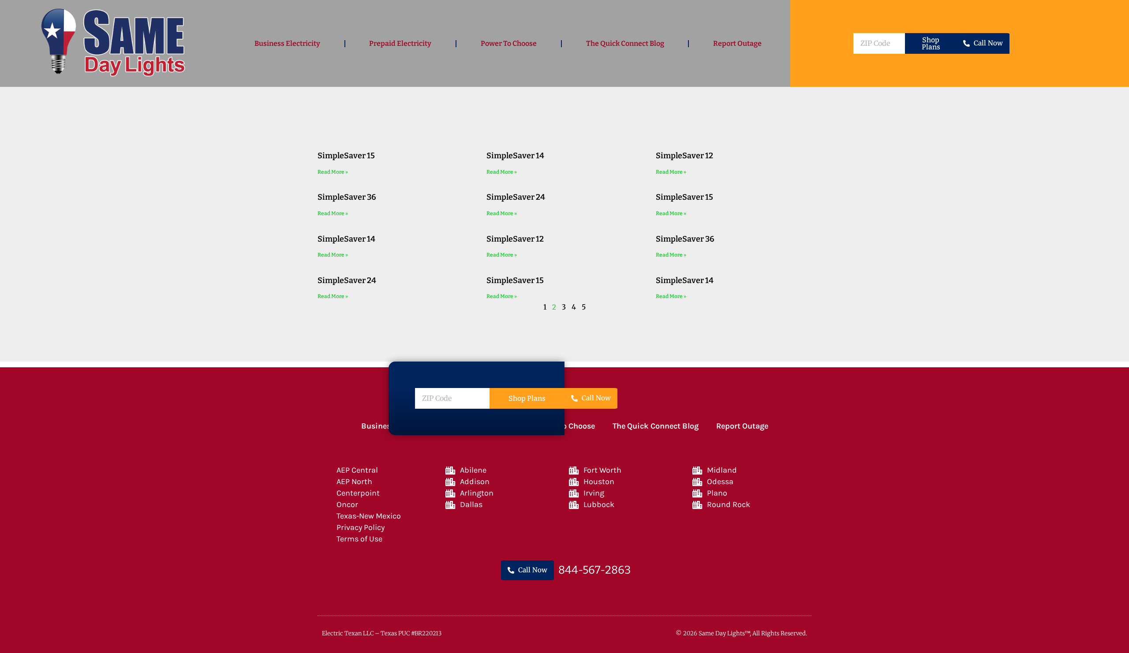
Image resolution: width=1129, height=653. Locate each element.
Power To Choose (509, 43)
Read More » (333, 172)
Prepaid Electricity (400, 43)
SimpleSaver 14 (515, 155)
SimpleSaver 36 (347, 197)
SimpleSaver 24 (515, 197)
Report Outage (737, 43)
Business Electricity (287, 43)
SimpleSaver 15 (346, 155)
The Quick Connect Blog (625, 43)
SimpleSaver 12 (684, 155)
